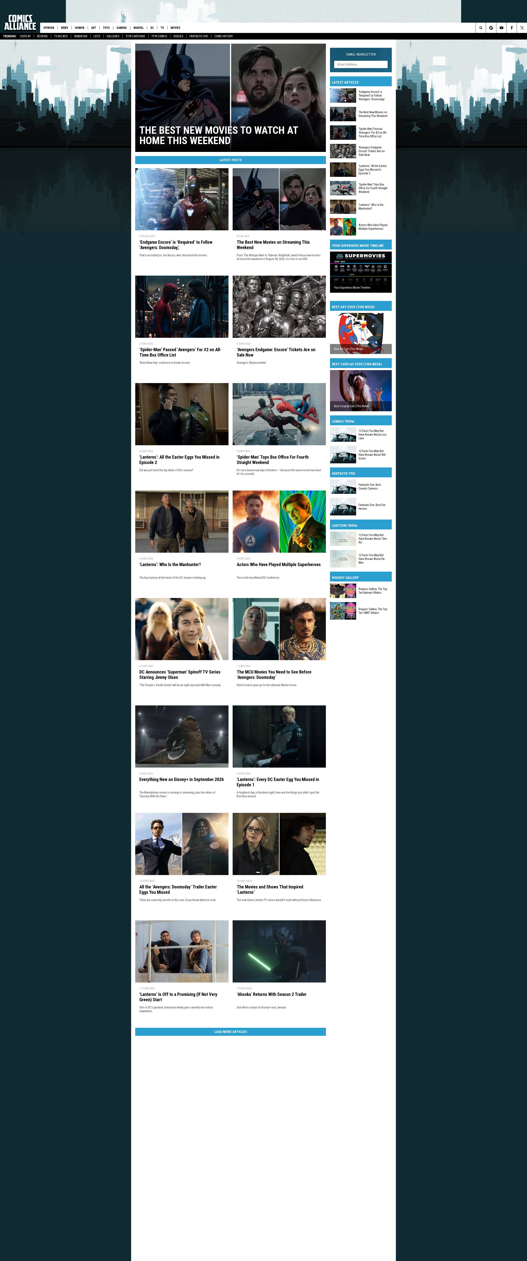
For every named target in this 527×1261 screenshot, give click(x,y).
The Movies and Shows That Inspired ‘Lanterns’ (270, 889)
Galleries (113, 36)
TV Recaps (61, 36)
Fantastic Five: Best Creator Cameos (370, 486)
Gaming (122, 27)
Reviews (42, 36)
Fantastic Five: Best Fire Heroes (372, 506)
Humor (79, 27)
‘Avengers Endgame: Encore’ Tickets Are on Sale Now (276, 352)
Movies (175, 27)
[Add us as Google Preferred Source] (491, 28)
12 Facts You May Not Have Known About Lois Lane (372, 434)
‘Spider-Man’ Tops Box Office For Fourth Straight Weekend (273, 460)
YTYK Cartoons (135, 36)
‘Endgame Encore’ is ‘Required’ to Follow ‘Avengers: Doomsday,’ (175, 245)
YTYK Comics (159, 36)
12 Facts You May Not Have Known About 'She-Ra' (373, 538)
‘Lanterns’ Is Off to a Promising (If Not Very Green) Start (178, 997)
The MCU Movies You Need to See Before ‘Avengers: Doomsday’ (274, 674)
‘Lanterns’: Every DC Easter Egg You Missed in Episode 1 (278, 782)
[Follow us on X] (522, 28)
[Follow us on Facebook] (512, 28)
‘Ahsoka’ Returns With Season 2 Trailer (272, 994)
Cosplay (25, 36)
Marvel (139, 27)
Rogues (178, 36)
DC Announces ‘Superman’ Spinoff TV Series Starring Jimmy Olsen (179, 674)
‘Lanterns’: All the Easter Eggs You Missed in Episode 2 (179, 460)
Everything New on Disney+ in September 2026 (181, 779)
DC (152, 27)
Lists (97, 36)
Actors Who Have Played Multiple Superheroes (279, 564)
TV (162, 27)
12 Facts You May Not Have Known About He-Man (372, 558)
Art (93, 27)
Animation (80, 36)
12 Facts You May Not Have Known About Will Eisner (372, 454)
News (64, 27)
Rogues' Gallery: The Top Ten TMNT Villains (373, 610)
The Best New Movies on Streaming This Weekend (273, 245)
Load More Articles (231, 1032)
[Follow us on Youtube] (501, 28)
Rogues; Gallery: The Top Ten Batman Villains (373, 590)
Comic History (224, 36)
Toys (106, 27)
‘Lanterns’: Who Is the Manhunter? (170, 564)
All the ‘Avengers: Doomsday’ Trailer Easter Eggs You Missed (178, 889)
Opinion (48, 27)
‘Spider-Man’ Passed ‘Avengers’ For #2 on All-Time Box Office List (180, 352)
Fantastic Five (199, 36)
